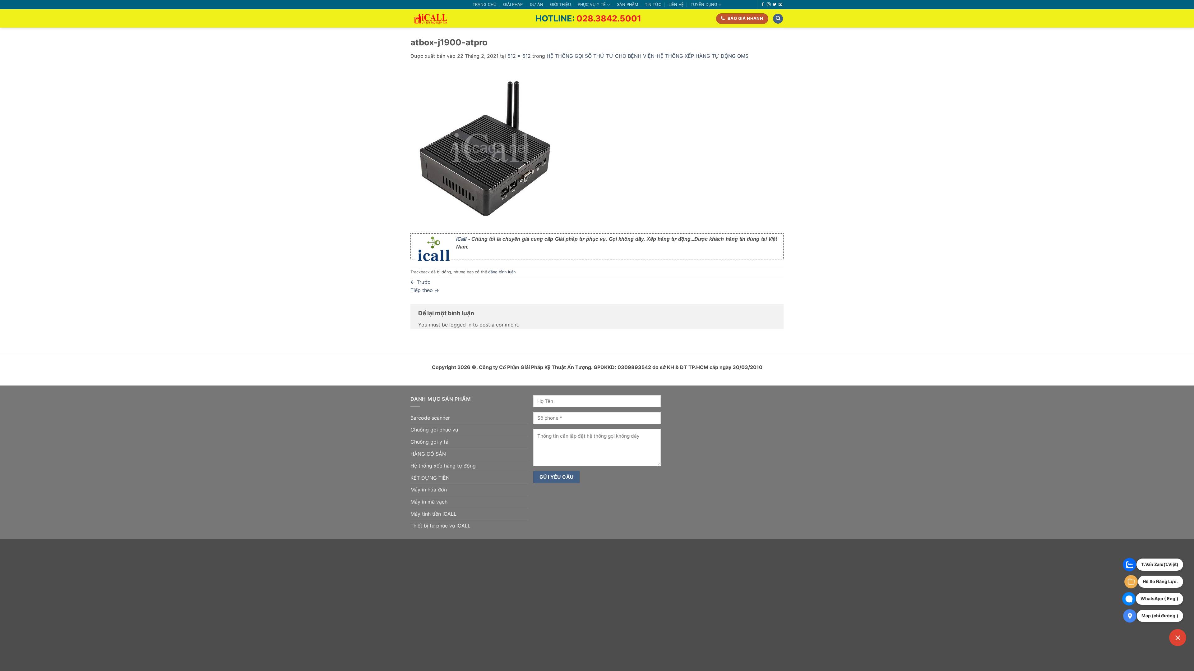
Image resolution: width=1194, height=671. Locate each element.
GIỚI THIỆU (560, 4)
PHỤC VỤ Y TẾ (592, 4)
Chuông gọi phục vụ (434, 430)
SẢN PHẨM (627, 4)
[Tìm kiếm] (778, 19)
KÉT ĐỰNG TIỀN (430, 478)
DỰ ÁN (536, 4)
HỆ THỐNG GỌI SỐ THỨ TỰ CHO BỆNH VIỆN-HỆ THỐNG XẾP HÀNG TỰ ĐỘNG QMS (647, 56)
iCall (461, 239)
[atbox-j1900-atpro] (490, 147)
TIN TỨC (653, 4)
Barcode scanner (430, 418)
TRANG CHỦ (484, 4)
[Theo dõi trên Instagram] (769, 4)
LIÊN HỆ (676, 4)
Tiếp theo (424, 290)
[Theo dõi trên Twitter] (774, 4)
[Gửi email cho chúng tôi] (780, 4)
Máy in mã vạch (428, 502)
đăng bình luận (502, 272)
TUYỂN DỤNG (704, 4)
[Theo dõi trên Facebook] (763, 4)
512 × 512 (519, 56)
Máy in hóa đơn (428, 489)
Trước (420, 282)
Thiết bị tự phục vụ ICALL (440, 526)
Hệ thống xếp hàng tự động (443, 466)
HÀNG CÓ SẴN (428, 454)
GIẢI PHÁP (513, 4)
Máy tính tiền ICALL (433, 514)
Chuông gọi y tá (429, 442)
